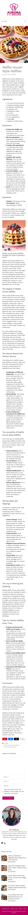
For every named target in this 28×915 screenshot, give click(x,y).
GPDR (25, 908)
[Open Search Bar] (25, 21)
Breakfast (6, 743)
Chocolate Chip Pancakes (10, 747)
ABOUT (20, 908)
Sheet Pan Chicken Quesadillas (11, 745)
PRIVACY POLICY (5, 908)
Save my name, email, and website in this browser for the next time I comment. (14, 791)
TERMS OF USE (14, 908)
